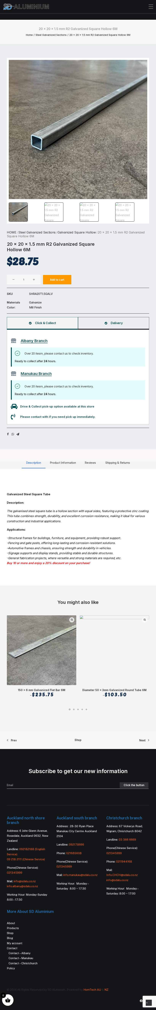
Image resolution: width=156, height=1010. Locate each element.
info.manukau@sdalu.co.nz (80, 875)
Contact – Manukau (21, 958)
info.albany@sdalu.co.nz (23, 886)
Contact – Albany (19, 953)
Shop (78, 740)
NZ (106, 989)
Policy (11, 968)
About (11, 923)
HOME (11, 232)
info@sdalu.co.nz (25, 881)
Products (13, 928)
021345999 (14, 872)
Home (29, 34)
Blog (10, 938)
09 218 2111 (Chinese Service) (26, 859)
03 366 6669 (127, 839)
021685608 (74, 853)
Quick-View (71, 619)
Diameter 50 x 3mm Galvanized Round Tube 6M (114, 692)
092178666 (76, 844)
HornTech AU (92, 989)
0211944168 (124, 861)
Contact (12, 948)
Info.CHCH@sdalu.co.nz (122, 875)
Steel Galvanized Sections (51, 34)
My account (14, 943)
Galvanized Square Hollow (76, 232)
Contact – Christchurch (23, 963)
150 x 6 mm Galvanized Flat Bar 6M (41, 692)
